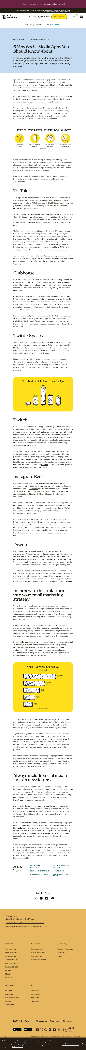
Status (7, 974)
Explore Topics (53, 24)
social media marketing (37, 719)
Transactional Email (11, 959)
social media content (28, 614)
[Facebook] (37, 1029)
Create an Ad (58, 871)
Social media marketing (23, 642)
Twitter (52, 342)
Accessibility (9, 1005)
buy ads (44, 465)
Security (8, 970)
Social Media (18, 39)
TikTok (34, 203)
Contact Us (35, 990)
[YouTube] (54, 1029)
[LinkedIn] (50, 1029)
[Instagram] (46, 1029)
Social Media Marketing (40, 39)
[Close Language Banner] (83, 4)
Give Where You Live (12, 997)
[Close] (82, 1043)
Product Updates (11, 952)
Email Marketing (10, 956)
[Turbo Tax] (29, 1021)
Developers (60, 952)
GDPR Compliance (11, 967)
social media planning (27, 833)
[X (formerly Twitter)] (42, 1029)
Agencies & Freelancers (65, 949)
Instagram (33, 489)
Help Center (35, 997)
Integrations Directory (38, 959)
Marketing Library (33, 24)
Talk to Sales (35, 1001)
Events (59, 956)
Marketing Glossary (37, 956)
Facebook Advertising (39, 874)
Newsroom (9, 994)
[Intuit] (17, 1021)
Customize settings (70, 1044)
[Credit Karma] (41, 1021)
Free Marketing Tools (38, 952)
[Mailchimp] (68, 1022)
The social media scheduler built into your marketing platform (26, 926)
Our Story (8, 990)
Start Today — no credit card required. (57, 10)
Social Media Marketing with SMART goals (20, 919)
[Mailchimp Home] (10, 16)
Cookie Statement (17, 1047)
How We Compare (11, 963)
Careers (8, 1001)
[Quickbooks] (55, 1022)
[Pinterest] (59, 1029)
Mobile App (9, 977)
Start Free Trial (59, 17)
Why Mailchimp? (10, 949)
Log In (73, 17)
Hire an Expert (36, 994)
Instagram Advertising (39, 871)
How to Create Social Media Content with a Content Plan (25, 923)
